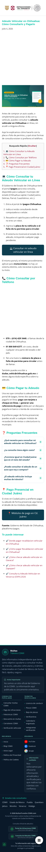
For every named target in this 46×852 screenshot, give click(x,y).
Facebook (32, 746)
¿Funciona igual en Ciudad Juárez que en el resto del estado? (20, 458)
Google (31, 751)
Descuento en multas (12, 719)
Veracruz (22, 806)
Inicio (6, 742)
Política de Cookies (11, 759)
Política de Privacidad (12, 755)
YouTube (32, 741)
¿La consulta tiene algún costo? (19, 450)
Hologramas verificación (31, 728)
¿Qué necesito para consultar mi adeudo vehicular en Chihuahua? (20, 441)
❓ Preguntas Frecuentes (16, 163)
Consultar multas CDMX (11, 704)
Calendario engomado (30, 722)
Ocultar (32, 145)
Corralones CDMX (11, 723)
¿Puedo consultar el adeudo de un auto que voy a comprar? (20, 468)
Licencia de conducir (34, 703)
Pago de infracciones (12, 710)
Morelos (13, 806)
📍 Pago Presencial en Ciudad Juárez (21, 166)
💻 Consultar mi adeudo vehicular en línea (23, 250)
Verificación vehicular (12, 728)
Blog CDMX (8, 746)
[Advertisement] (23, 59)
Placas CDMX (31, 708)
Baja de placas (32, 712)
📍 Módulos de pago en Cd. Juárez (23, 515)
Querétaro (39, 802)
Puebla (30, 802)
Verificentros (31, 717)
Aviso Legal (8, 750)
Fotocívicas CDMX (11, 714)
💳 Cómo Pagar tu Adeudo (17, 160)
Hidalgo (31, 806)
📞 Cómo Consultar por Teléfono (20, 157)
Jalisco (4, 806)
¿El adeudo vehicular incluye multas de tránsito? (18, 478)
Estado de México (17, 802)
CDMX (4, 802)
